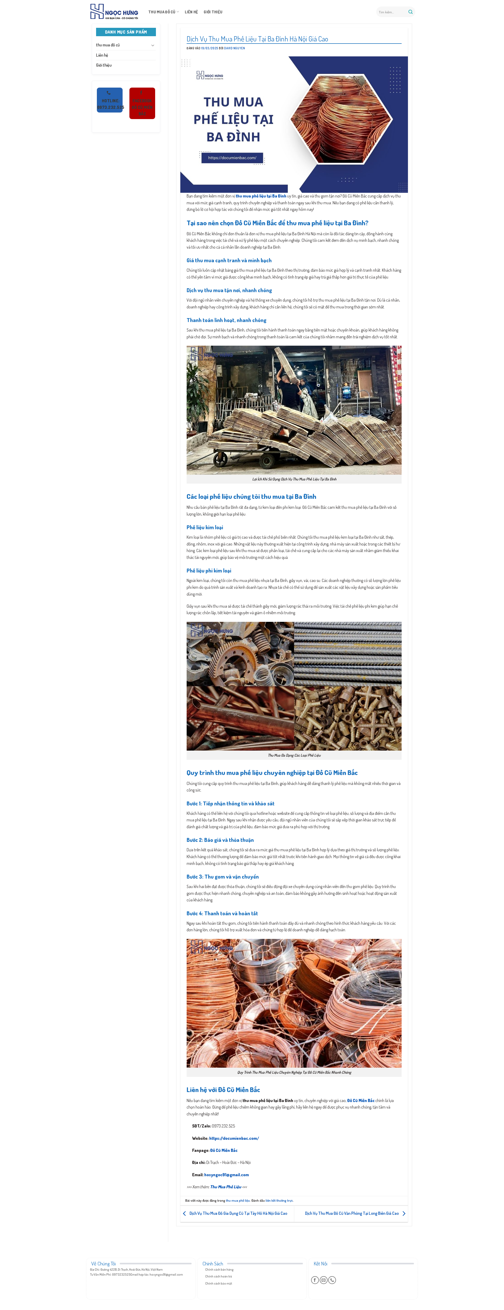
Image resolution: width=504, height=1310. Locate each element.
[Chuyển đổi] (153, 45)
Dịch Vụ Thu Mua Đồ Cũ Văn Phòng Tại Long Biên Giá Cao (352, 1213)
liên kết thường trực (279, 1200)
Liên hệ (191, 11)
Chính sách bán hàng (219, 1269)
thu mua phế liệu (238, 1200)
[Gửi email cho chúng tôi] (324, 1280)
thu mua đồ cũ (162, 11)
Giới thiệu (213, 11)
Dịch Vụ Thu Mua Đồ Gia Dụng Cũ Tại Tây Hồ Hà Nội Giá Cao (238, 1213)
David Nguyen (234, 48)
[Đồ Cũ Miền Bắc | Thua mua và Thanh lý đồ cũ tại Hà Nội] (114, 12)
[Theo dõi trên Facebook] (315, 1280)
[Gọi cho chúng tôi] (332, 1280)
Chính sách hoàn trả (218, 1276)
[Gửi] (410, 11)
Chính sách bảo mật (218, 1283)
